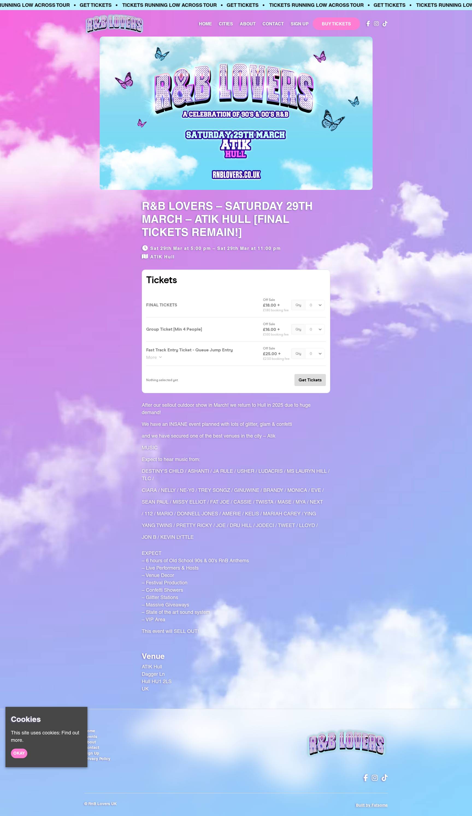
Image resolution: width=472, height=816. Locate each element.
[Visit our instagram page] (375, 24)
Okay (19, 753)
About (248, 23)
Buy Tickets (336, 23)
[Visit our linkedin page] (384, 24)
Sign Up (300, 23)
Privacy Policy (97, 758)
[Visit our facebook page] (367, 24)
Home (205, 23)
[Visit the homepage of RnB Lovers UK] (114, 23)
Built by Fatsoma (372, 805)
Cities (226, 23)
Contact (273, 23)
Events (90, 736)
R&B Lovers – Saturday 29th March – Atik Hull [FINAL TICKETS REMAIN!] (227, 219)
